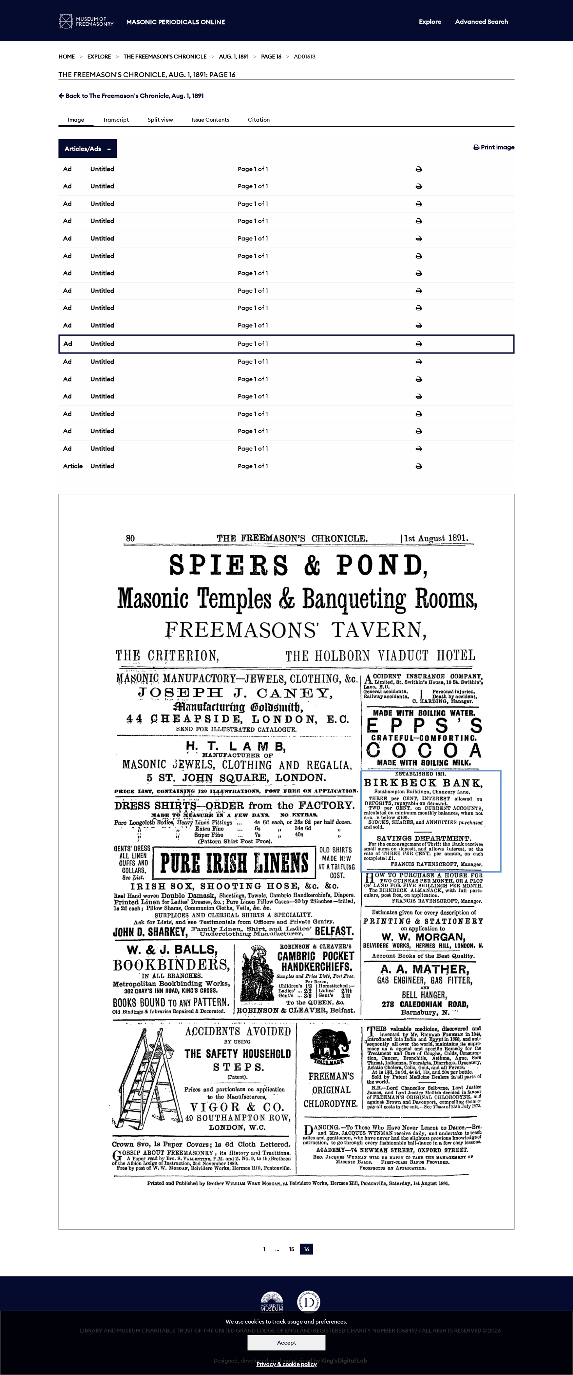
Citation (259, 119)
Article (73, 466)
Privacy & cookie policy (286, 1364)
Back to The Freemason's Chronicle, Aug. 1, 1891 (134, 95)
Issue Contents (210, 119)
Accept (286, 1342)
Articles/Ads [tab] (83, 148)
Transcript (116, 119)
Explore (430, 21)
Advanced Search (481, 21)
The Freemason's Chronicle (165, 56)
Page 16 (271, 56)
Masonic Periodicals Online (175, 22)
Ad (67, 169)
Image (76, 119)
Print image (497, 147)
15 (291, 1249)
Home (66, 56)
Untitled (102, 169)
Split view (160, 119)
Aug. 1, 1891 (234, 56)
